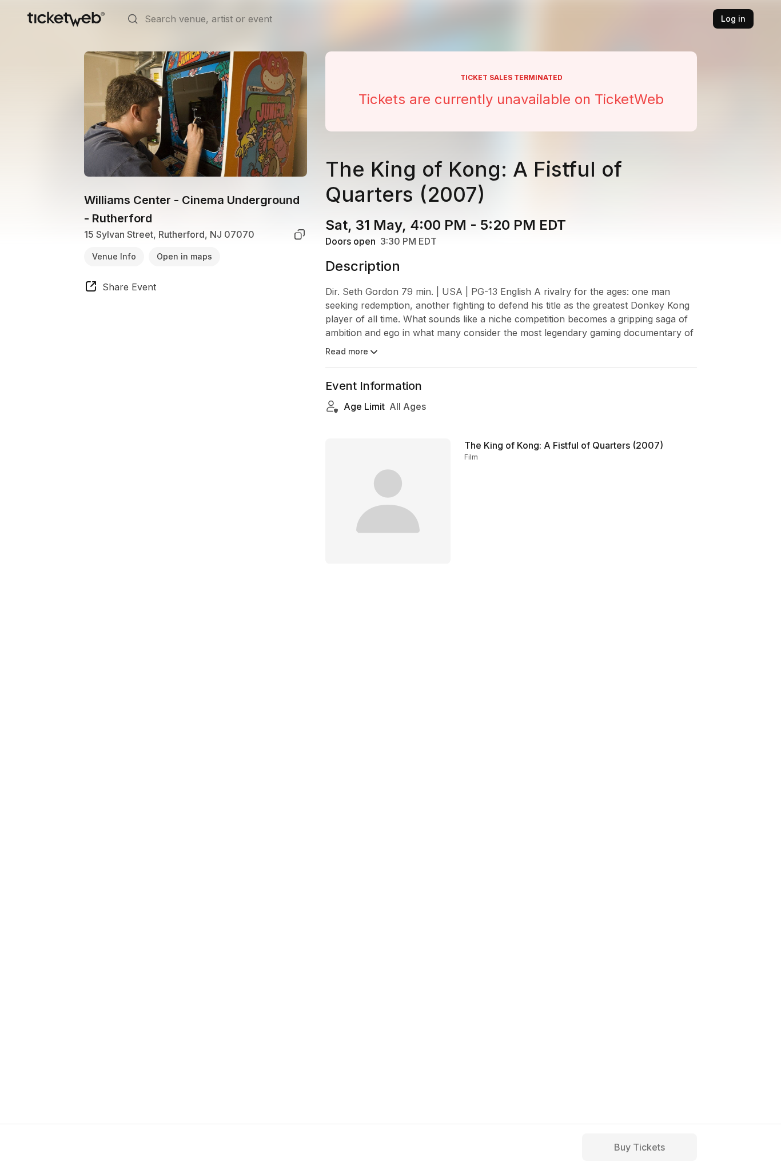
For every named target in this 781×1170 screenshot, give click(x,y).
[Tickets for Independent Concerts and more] (66, 19)
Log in (733, 18)
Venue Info (114, 256)
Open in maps (184, 256)
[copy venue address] (299, 234)
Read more (346, 351)
